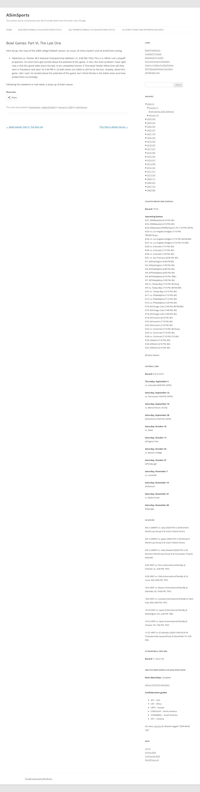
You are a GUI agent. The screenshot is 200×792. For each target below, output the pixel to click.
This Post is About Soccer (113, 126)
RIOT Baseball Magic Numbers (159, 69)
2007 (151, 186)
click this (157, 726)
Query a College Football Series (159, 65)
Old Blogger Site (152, 72)
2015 (151, 156)
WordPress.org (152, 760)
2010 (151, 175)
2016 (151, 152)
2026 (150, 104)
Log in (148, 748)
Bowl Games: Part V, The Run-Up (24, 126)
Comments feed (152, 756)
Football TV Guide (153, 54)
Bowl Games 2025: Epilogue (161, 111)
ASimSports (17, 15)
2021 (151, 134)
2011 (151, 171)
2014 (151, 160)
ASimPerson (81, 107)
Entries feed (150, 752)
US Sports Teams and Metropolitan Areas (143, 29)
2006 (151, 190)
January (154, 115)
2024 (151, 122)
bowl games (34, 107)
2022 (151, 130)
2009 (151, 179)
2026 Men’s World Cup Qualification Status (40, 29)
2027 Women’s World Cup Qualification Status (91, 29)
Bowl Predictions (152, 50)
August (153, 107)
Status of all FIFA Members (157, 685)
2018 (151, 145)
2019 (151, 141)
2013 (151, 164)
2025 (151, 119)
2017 (151, 149)
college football (48, 107)
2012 (151, 167)
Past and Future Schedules (157, 61)
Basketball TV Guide (154, 57)
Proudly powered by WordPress (38, 778)
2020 (151, 137)
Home (9, 29)
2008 (151, 182)
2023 (151, 126)
